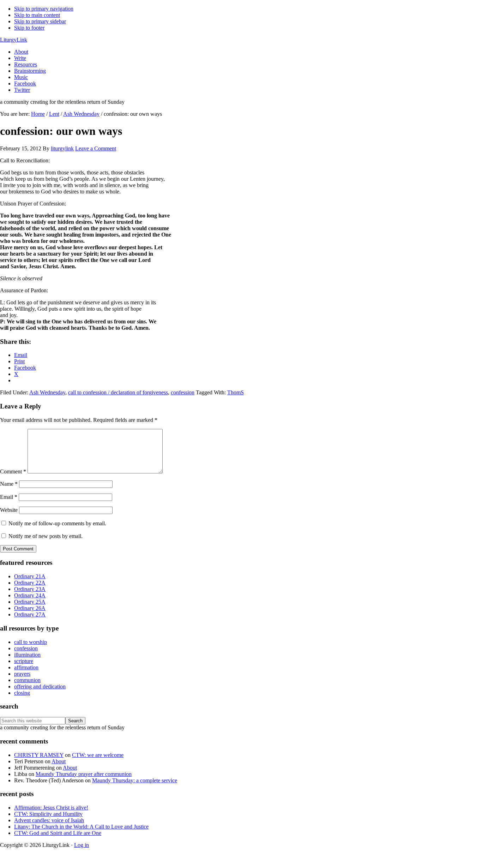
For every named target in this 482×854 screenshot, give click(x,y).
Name (9, 484)
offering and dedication (40, 686)
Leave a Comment (95, 148)
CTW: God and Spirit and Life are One (57, 833)
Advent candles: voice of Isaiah (49, 820)
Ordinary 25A (30, 602)
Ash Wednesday (47, 392)
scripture (23, 661)
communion (27, 680)
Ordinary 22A (30, 583)
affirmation (26, 667)
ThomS (235, 392)
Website (9, 510)
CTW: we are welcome (97, 755)
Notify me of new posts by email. (45, 536)
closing (22, 693)
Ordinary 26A (30, 608)
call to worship (30, 642)
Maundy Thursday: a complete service (134, 780)
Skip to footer (29, 28)
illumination (27, 655)
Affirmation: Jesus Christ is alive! (51, 808)
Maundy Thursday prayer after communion (84, 774)
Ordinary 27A (30, 614)
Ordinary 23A (30, 589)
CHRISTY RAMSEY (39, 755)
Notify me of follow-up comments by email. (57, 523)
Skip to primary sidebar (40, 21)
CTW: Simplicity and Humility (48, 814)
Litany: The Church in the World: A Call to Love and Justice (81, 827)
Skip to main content (37, 15)
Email (8, 497)
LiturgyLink (13, 40)
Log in (81, 845)
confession (182, 392)
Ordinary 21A (30, 576)
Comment (13, 471)
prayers (22, 674)
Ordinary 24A (30, 595)
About (59, 761)
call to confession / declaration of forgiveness (118, 392)
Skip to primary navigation (43, 9)
